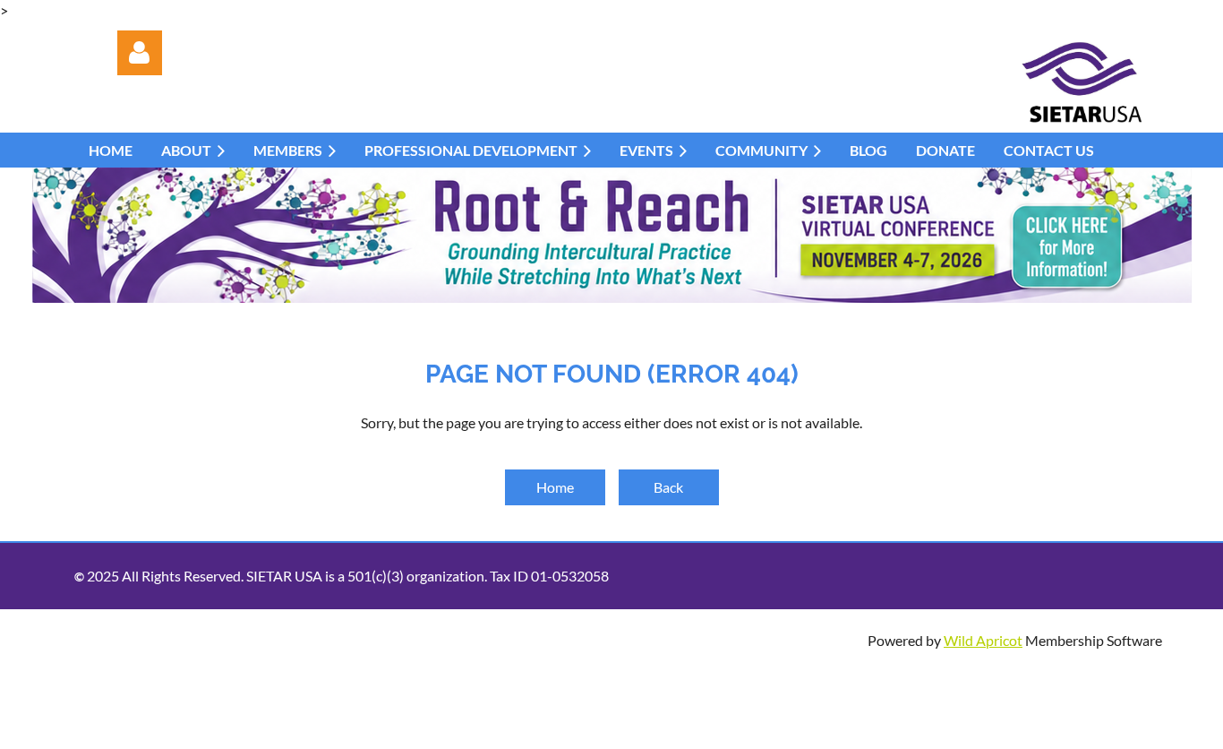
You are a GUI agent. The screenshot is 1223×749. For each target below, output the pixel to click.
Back (668, 486)
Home (555, 486)
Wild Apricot (983, 640)
